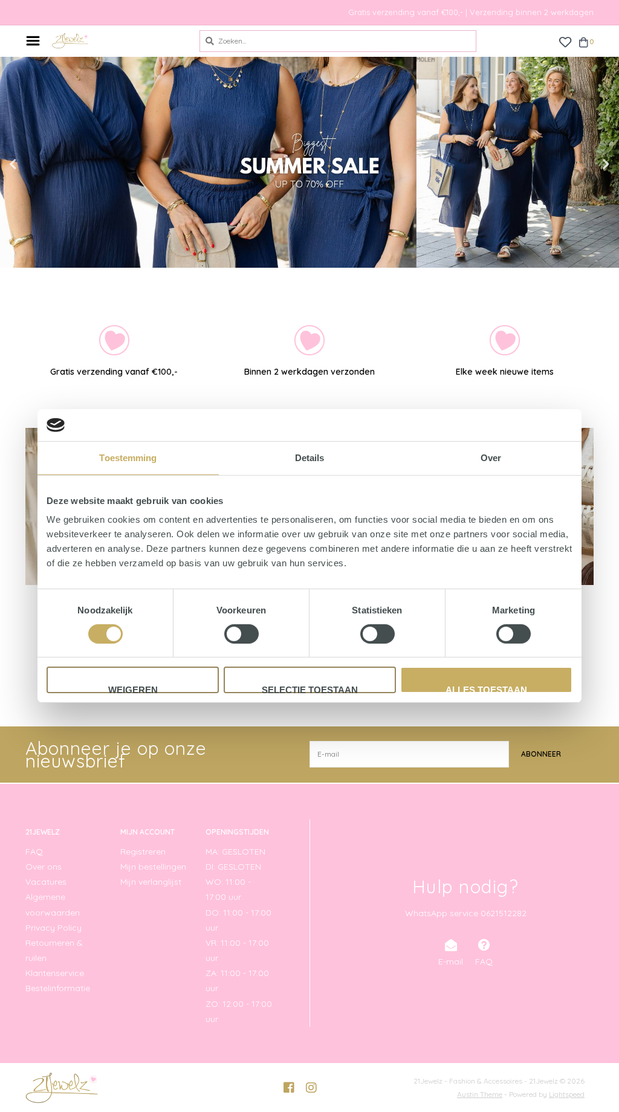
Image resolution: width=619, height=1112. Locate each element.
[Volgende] (587, 636)
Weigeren (133, 689)
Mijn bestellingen (153, 866)
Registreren (143, 851)
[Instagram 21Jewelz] (311, 1088)
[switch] (241, 634)
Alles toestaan (486, 689)
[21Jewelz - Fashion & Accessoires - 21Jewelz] (116, 40)
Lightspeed (567, 1094)
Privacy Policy (53, 927)
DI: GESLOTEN (233, 866)
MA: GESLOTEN (235, 851)
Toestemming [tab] (128, 457)
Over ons (43, 866)
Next (579, 164)
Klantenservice (54, 973)
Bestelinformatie (57, 988)
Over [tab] (491, 457)
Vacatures (45, 881)
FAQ (34, 851)
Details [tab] (310, 457)
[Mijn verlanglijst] (565, 41)
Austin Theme (479, 1094)
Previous (39, 164)
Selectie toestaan (310, 689)
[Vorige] (32, 636)
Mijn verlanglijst (150, 881)
